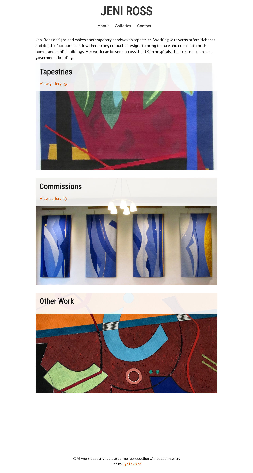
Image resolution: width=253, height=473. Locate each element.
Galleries (123, 25)
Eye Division (132, 464)
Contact (144, 25)
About (103, 25)
